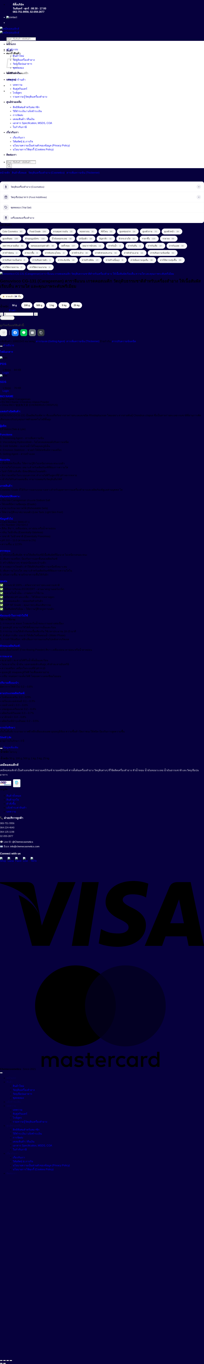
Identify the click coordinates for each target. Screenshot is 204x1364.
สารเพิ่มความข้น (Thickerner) (82, 172)
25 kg (77, 305)
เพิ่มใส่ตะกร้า (7, 318)
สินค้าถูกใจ (12, 799)
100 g (27, 305)
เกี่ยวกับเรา (12, 132)
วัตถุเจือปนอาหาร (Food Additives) (29, 197)
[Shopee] (3, 860)
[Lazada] (11, 860)
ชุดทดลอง (18, 67)
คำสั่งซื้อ (11, 803)
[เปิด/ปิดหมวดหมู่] (199, 187)
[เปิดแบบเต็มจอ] (4, 1360)
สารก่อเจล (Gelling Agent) (50, 341)
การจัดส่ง (18, 115)
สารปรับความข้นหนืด (124, 341)
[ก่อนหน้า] (1, 1363)
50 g (14, 305)
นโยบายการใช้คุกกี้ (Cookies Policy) (33, 149)
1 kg (51, 305)
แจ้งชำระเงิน (13, 73)
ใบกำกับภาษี (20, 127)
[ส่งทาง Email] (32, 332)
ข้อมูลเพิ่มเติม (10, 747)
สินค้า (9, 50)
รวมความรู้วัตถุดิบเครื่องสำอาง (30, 96)
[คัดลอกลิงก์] (40, 332)
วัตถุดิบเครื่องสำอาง (24, 59)
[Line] (26, 860)
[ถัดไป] (4, 1363)
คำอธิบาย (8, 345)
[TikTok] (34, 860)
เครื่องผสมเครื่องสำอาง (22, 217)
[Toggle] (1, 346)
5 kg (64, 305)
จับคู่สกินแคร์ (20, 88)
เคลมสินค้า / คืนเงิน (23, 119)
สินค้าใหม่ (18, 56)
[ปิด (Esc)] (11, 1360)
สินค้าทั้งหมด (19, 172)
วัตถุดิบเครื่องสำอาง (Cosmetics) (46, 172)
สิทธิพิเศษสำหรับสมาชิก (26, 107)
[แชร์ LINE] (23, 332)
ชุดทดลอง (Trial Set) (21, 207)
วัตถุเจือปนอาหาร (22, 63)
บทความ (11, 79)
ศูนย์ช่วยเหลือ (14, 102)
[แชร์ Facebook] (15, 332)
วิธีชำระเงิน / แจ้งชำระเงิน (27, 111)
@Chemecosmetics (22, 841)
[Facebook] (18, 860)
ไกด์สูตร (17, 92)
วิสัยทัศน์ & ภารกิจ (23, 141)
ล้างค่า (12, 310)
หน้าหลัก (5, 172)
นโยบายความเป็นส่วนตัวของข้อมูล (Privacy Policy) (41, 145)
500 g (39, 305)
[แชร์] (7, 1360)
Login (5, 372)
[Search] (9, 166)
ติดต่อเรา (11, 154)
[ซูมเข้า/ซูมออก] (1, 1360)
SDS (3, 382)
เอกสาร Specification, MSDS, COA (32, 123)
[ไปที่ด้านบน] (1, 1072)
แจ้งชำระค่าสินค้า (16, 807)
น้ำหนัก (4, 306)
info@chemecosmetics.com (25, 846)
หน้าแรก (11, 44)
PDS (3, 364)
